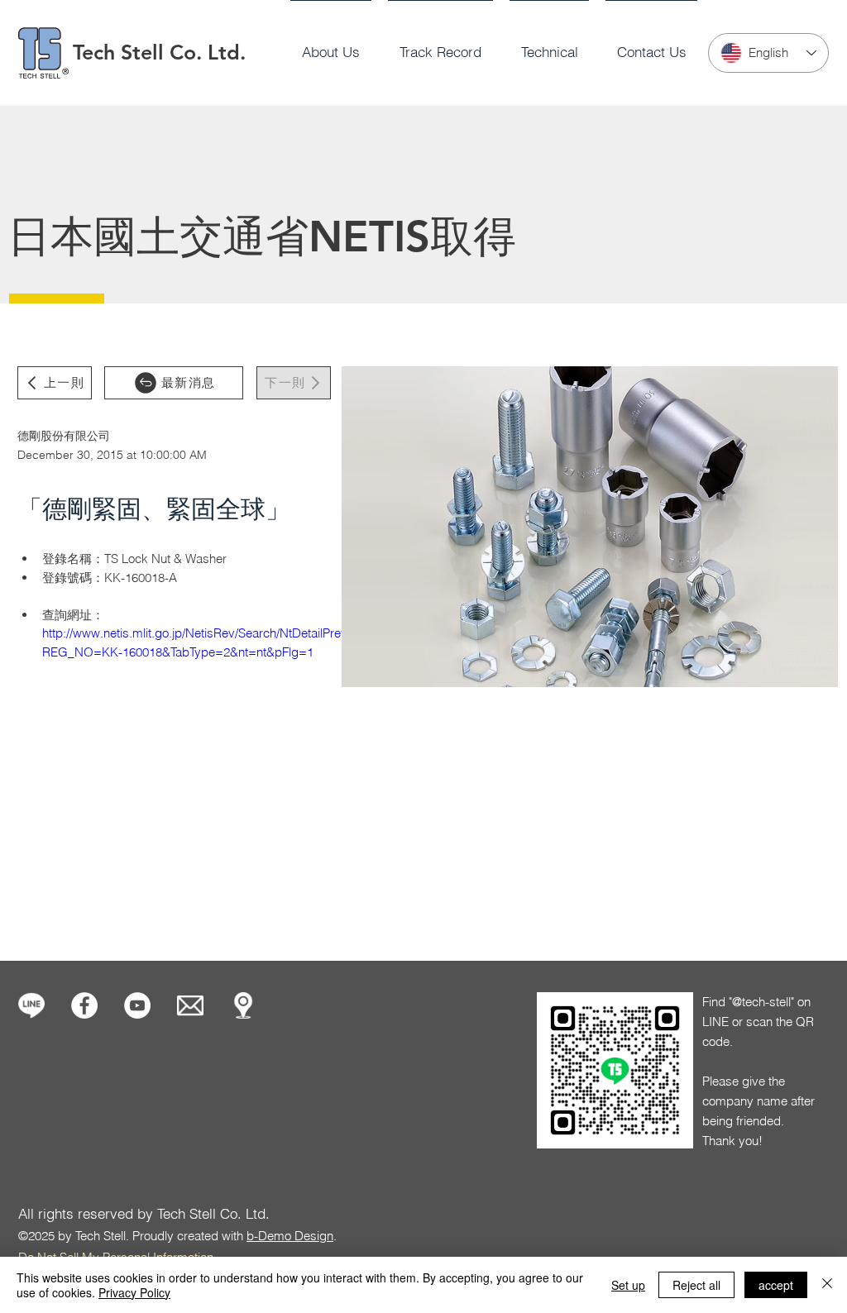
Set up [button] (628, 1285)
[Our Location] (243, 1005)
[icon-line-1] (31, 1005)
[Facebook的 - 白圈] (84, 1005)
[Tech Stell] (137, 1005)
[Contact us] (190, 1005)
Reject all (696, 1285)
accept (775, 1285)
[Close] (827, 1285)
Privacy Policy (134, 1292)
